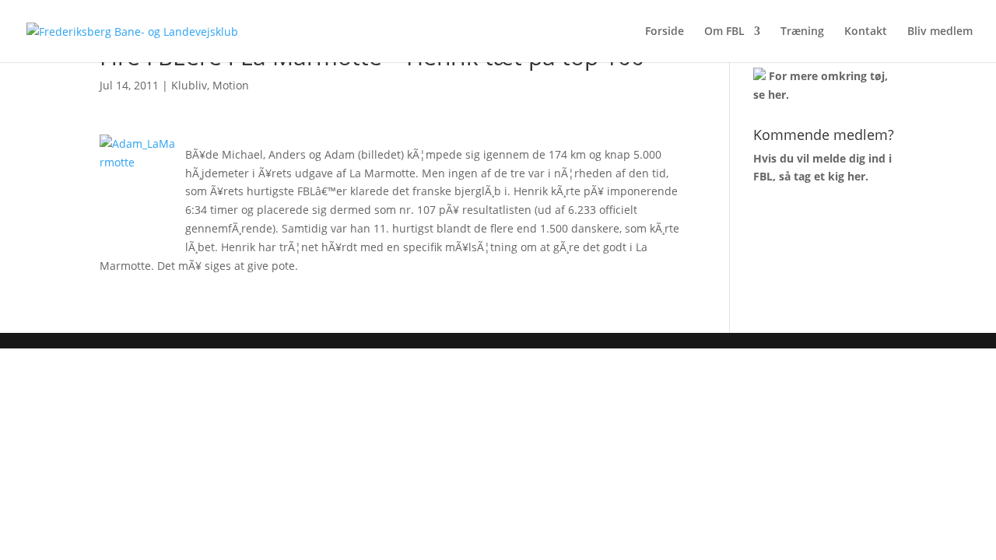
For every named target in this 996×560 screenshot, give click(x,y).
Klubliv (189, 85)
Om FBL (724, 32)
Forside (664, 32)
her (777, 94)
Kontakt (865, 32)
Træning (802, 32)
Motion (230, 85)
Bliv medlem (940, 32)
